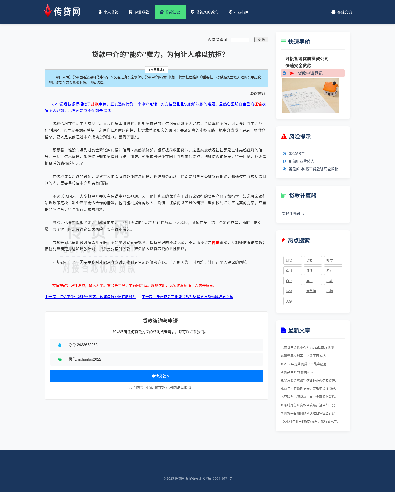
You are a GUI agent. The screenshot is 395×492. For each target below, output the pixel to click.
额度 (329, 260)
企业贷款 (141, 12)
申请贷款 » (160, 376)
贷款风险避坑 (207, 12)
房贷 (289, 270)
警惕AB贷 (297, 153)
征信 (258, 103)
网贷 (216, 242)
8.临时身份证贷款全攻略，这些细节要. (308, 404)
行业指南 (241, 12)
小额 (329, 290)
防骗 (289, 290)
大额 (289, 301)
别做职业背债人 (301, 161)
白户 (289, 280)
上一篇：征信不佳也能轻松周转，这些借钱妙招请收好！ (90, 296)
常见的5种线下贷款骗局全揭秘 (313, 168)
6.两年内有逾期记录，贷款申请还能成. (308, 388)
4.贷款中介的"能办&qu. (297, 372)
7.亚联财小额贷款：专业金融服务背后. (308, 396)
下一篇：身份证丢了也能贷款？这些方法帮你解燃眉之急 (187, 296)
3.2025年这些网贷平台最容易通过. (306, 364)
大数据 (311, 290)
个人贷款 (111, 12)
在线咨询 (344, 12)
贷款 (95, 103)
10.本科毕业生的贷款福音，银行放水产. (309, 421)
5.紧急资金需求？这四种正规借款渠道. (308, 380)
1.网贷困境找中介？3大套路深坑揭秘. (308, 347)
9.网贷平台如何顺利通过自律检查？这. (308, 413)
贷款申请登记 (310, 73)
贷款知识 (172, 12)
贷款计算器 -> (293, 213)
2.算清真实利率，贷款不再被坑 (303, 355)
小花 (329, 280)
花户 (329, 270)
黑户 (309, 280)
